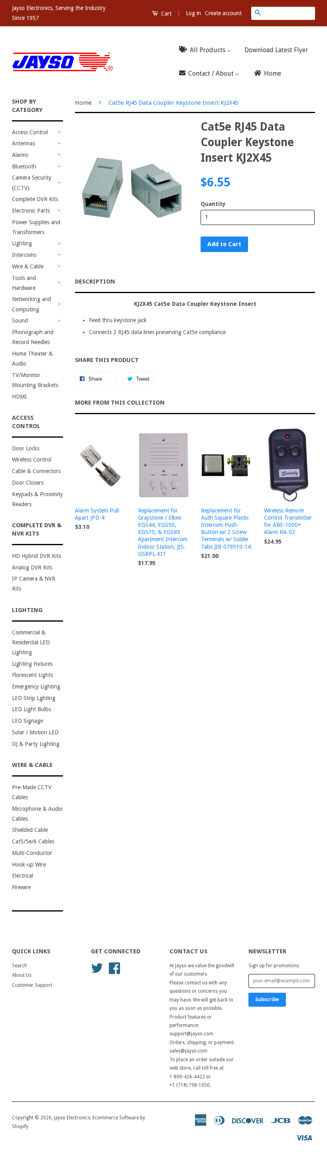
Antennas (23, 143)
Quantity (213, 204)
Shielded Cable (30, 830)
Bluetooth (24, 166)
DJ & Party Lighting (35, 744)
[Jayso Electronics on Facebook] (114, 967)
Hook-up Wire (29, 864)
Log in (193, 13)
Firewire (21, 887)
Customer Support (32, 985)
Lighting (22, 243)
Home (83, 102)
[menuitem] (207, 50)
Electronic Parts (31, 210)
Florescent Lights (32, 675)
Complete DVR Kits (35, 199)
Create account (223, 13)
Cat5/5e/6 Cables (33, 841)
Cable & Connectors (36, 471)
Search (19, 965)
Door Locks (25, 448)
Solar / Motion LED (35, 732)
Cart (165, 13)
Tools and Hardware (24, 283)
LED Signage (27, 721)
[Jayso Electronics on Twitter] (97, 967)
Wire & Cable (27, 266)
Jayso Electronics (72, 1118)
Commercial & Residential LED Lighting (31, 642)
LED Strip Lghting (33, 698)
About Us (22, 975)
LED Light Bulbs (31, 709)
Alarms (20, 155)
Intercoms (24, 255)
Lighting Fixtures (32, 664)
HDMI (19, 396)
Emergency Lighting (36, 686)
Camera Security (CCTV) (31, 182)
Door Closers (27, 482)
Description (95, 281)
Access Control (30, 132)
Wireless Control (31, 459)
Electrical (22, 875)
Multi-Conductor (32, 853)
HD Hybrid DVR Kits (36, 556)
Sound (20, 320)
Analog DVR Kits (32, 567)
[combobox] (289, 13)
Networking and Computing (31, 304)
